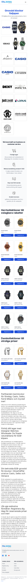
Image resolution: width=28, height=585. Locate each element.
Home (3, 563)
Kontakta (4, 570)
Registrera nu (7, 235)
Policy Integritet (5, 572)
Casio (15, 563)
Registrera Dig (5, 565)
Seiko (15, 565)
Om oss (4, 568)
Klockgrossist (17, 570)
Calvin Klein (16, 568)
